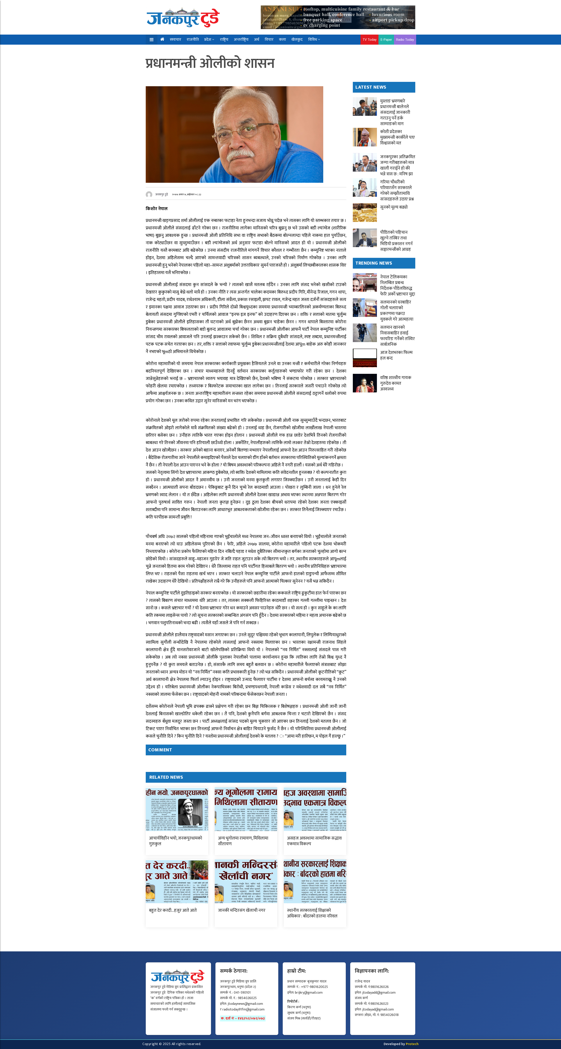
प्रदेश (207, 39)
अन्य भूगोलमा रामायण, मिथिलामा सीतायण (243, 841)
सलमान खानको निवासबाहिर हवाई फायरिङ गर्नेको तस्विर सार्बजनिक (397, 336)
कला (282, 39)
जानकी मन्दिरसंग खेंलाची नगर (241, 910)
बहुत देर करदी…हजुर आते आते (173, 910)
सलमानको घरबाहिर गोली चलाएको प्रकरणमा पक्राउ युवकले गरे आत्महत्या (396, 311)
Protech (412, 1044)
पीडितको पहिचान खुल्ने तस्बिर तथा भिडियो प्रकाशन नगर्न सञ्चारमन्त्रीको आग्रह (396, 241)
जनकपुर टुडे (161, 194)
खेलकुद (297, 39)
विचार (269, 39)
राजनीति (193, 39)
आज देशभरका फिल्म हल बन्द (396, 355)
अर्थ (256, 39)
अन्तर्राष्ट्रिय (241, 39)
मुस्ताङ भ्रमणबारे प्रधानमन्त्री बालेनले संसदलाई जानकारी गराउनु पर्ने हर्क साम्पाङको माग (395, 112)
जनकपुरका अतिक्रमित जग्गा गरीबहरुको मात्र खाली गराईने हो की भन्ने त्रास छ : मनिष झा (397, 165)
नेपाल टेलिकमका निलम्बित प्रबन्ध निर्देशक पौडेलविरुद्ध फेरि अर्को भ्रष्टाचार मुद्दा (397, 285)
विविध (312, 39)
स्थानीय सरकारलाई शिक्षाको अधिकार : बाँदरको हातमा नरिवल (312, 913)
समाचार (175, 39)
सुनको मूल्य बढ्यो (394, 207)
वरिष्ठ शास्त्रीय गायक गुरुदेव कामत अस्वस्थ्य (395, 383)
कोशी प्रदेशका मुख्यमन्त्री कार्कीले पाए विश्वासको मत (397, 137)
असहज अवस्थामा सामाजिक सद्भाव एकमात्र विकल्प (314, 841)
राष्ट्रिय (224, 39)
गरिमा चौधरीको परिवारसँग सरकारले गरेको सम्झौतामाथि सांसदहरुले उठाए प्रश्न (397, 190)
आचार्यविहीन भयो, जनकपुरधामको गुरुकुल (175, 841)
